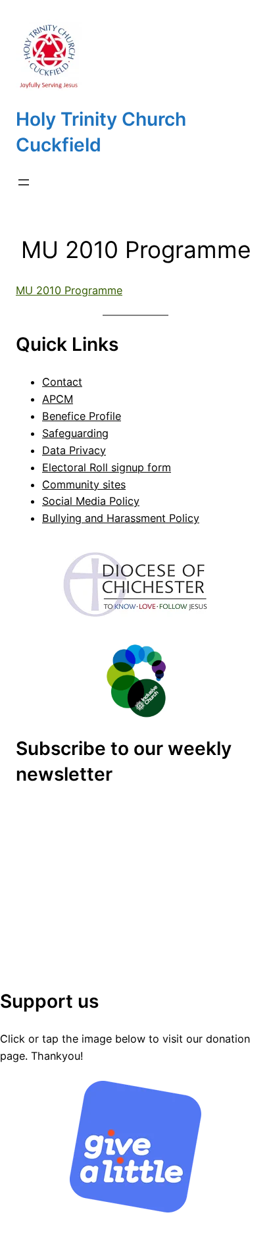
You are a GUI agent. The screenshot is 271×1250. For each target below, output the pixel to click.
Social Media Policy (90, 501)
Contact (62, 381)
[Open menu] (24, 182)
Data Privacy (74, 450)
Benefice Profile (81, 416)
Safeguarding (75, 433)
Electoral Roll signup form (106, 467)
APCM (57, 398)
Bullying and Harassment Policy (120, 518)
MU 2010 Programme (69, 290)
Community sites (84, 484)
